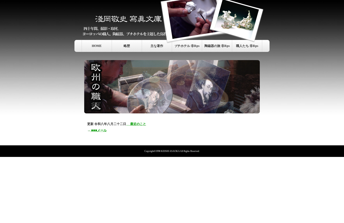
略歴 (127, 46)
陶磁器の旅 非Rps (217, 46)
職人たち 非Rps (247, 46)
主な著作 (156, 46)
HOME (97, 46)
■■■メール (98, 130)
